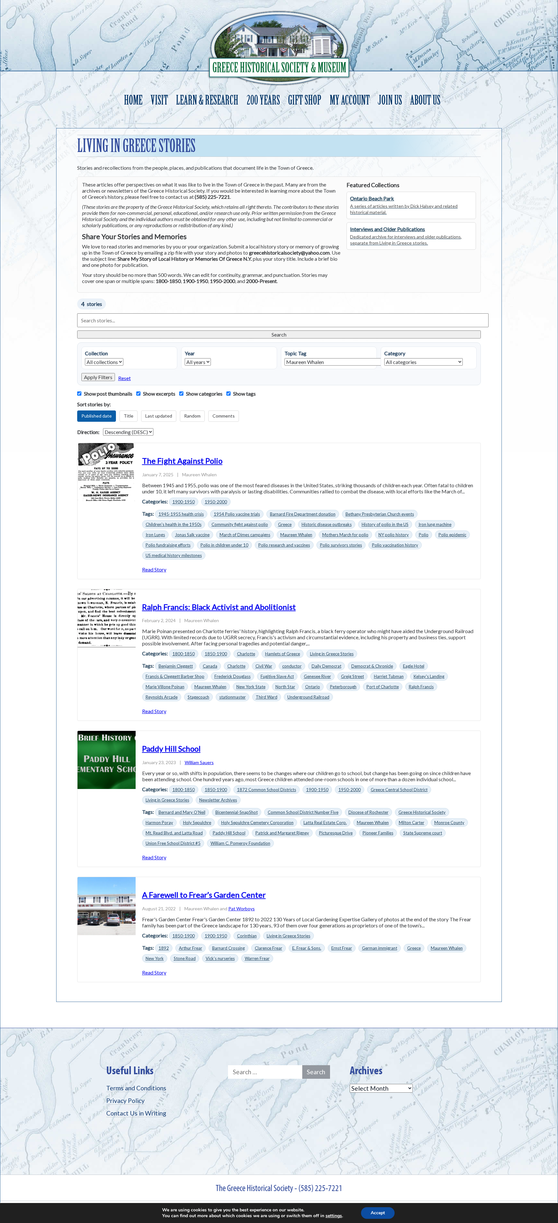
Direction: (88, 432)
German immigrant (379, 948)
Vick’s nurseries (220, 958)
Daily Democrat (326, 666)
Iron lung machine (434, 524)
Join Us (390, 100)
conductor (292, 666)
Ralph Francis (421, 686)
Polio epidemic (452, 534)
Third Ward (266, 697)
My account (350, 100)
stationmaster (232, 697)
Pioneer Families (378, 832)
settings (334, 1216)
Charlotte (246, 653)
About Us (425, 100)
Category (394, 353)
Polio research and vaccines (284, 545)
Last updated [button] (158, 416)
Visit (159, 100)
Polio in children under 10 (224, 545)
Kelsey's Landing (429, 676)
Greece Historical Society (422, 812)
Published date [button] (96, 416)
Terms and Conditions (136, 1088)
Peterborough (343, 686)
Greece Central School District (399, 789)
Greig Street (352, 676)
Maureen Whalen (296, 534)
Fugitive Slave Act (277, 676)
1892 (164, 948)
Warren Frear (257, 958)
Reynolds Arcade (162, 697)
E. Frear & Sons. (306, 948)
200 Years (263, 100)
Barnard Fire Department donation (303, 514)
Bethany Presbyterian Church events (380, 514)
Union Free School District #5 (173, 843)
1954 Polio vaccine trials (237, 514)
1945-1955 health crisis (181, 514)
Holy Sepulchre (197, 822)
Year (190, 353)
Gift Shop (304, 100)
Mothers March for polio (345, 534)
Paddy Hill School (171, 748)
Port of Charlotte (383, 686)
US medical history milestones (174, 555)
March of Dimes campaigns (245, 534)
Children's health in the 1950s (174, 524)
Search (279, 334)
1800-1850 (183, 653)
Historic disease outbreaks (327, 524)
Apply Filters (98, 377)
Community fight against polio (240, 524)
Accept (378, 1213)
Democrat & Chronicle (372, 666)
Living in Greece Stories (332, 653)
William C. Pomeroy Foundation (240, 843)
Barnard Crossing (228, 948)
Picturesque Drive (336, 832)
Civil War (263, 666)
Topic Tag (295, 353)
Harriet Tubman (389, 676)
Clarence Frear (268, 948)
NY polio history (393, 534)
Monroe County (449, 822)
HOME (133, 100)
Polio (424, 534)
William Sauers (199, 762)
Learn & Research (207, 100)
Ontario (312, 686)
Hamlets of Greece (282, 653)
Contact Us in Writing (136, 1113)
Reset (124, 378)
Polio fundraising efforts (168, 545)
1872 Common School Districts (266, 789)
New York (155, 958)
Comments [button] (223, 416)
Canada (210, 666)
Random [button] (192, 416)
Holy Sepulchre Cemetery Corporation (257, 822)
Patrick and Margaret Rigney (282, 832)
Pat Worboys (241, 908)
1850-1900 (216, 653)
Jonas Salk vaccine (192, 534)
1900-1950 (183, 501)
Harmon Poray (159, 822)
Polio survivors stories (341, 545)
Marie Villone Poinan (165, 686)
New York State (250, 686)
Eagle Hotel (413, 666)
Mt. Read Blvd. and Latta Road (174, 832)
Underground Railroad (308, 697)
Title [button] (128, 416)
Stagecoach (198, 697)
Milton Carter (411, 822)
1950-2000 (216, 501)
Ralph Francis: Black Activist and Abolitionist (219, 607)
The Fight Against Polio (182, 460)
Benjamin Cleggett (176, 666)
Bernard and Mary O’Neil (182, 812)
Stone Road (185, 958)
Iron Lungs (155, 534)
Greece (285, 524)
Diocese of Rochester (368, 812)
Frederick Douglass (232, 676)
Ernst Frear (341, 948)
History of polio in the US (385, 524)
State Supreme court (422, 832)
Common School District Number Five (303, 812)
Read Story (154, 569)
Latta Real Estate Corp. (325, 822)
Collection (96, 353)
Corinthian (247, 935)
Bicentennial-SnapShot (236, 812)
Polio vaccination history (395, 545)
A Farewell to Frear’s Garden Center (204, 894)
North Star (285, 686)
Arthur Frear (190, 948)
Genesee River (317, 676)
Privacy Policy (125, 1100)
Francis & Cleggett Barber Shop (175, 676)
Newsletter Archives (218, 800)
